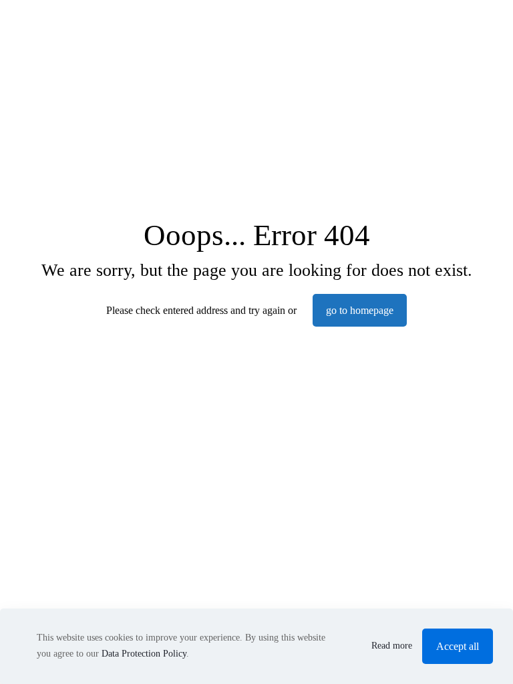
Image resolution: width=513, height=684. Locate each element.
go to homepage (359, 310)
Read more (391, 646)
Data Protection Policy (144, 654)
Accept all (457, 646)
